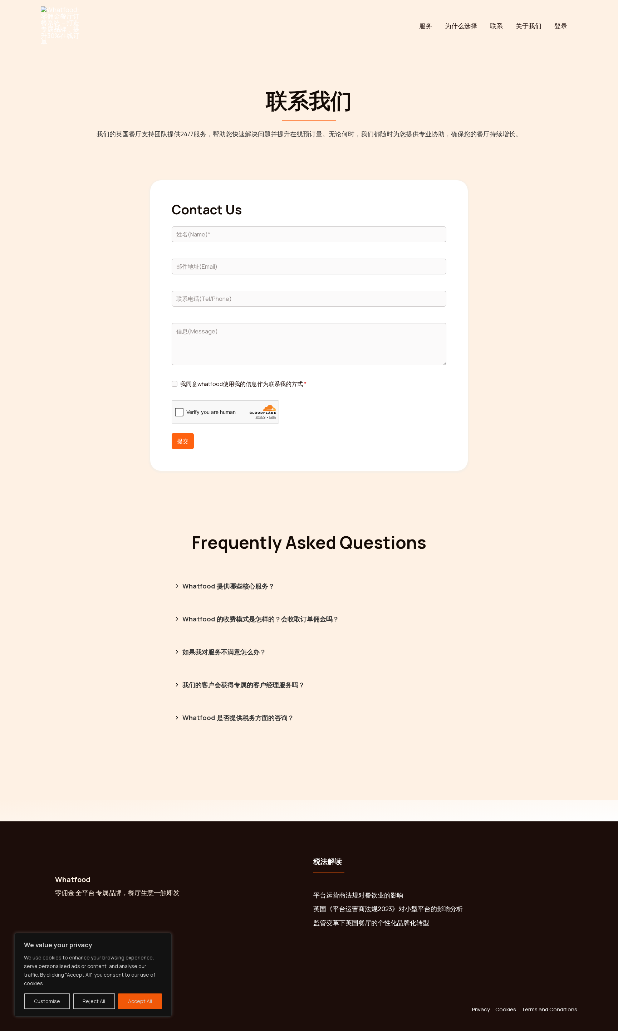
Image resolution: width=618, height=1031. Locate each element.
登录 (560, 25)
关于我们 (528, 25)
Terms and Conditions (549, 1009)
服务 (425, 25)
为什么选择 (461, 25)
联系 (496, 25)
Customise (47, 1001)
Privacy (481, 1009)
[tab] (309, 586)
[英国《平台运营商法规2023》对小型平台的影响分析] (388, 909)
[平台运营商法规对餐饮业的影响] (358, 895)
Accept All (140, 1001)
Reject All (94, 1001)
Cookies (505, 1009)
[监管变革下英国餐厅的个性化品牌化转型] (371, 923)
